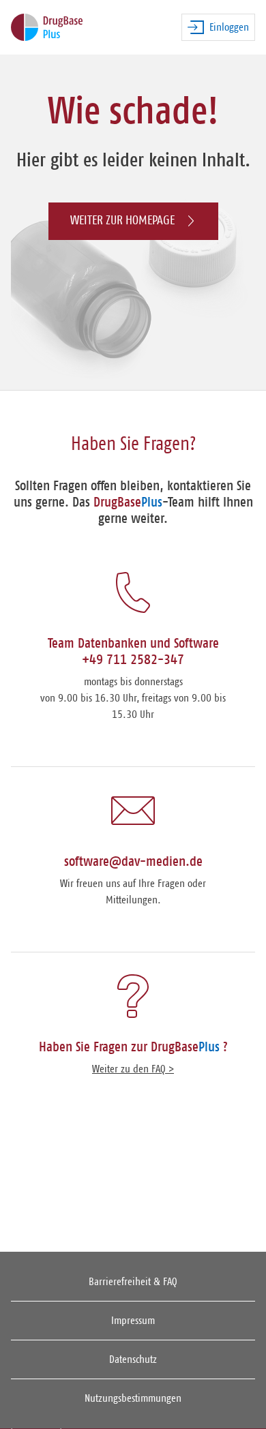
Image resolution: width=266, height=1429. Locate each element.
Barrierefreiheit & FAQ (133, 1281)
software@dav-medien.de (133, 862)
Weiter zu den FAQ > (133, 1069)
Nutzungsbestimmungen (133, 1398)
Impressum (133, 1320)
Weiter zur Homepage (122, 220)
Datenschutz (133, 1359)
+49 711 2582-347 (133, 660)
